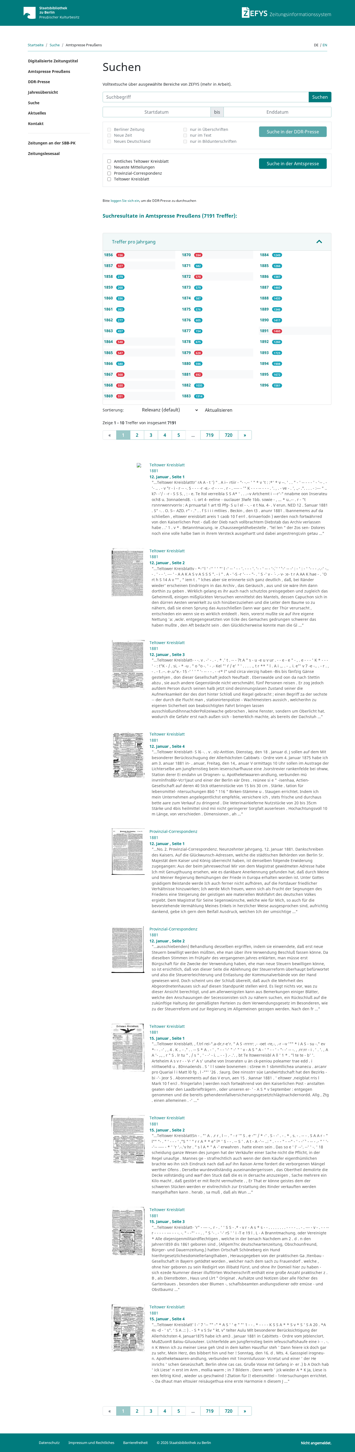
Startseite (36, 44)
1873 (187, 287)
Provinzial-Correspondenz (138, 173)
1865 (109, 352)
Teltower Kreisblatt (131, 179)
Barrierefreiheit (135, 1442)
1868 (109, 385)
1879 (187, 352)
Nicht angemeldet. (316, 1442)
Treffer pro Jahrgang (134, 242)
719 (210, 435)
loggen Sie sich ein (125, 201)
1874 (187, 298)
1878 (187, 341)
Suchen (320, 97)
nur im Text (200, 135)
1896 (265, 385)
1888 (265, 298)
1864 (109, 341)
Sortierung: (113, 410)
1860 (109, 298)
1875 (187, 309)
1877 (187, 330)
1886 (265, 276)
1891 (265, 330)
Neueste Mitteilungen (134, 167)
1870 (187, 254)
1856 (109, 254)
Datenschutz (49, 1442)
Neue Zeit (123, 135)
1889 (265, 309)
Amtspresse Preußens (49, 71)
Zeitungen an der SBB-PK (51, 143)
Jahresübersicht (43, 92)
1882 (187, 385)
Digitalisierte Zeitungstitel (53, 60)
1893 (265, 352)
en (325, 44)
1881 (187, 374)
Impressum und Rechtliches (91, 1442)
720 (228, 435)
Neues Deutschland (132, 141)
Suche (55, 44)
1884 (265, 254)
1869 (109, 395)
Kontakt (36, 123)
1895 (265, 374)
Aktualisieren (218, 410)
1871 (187, 265)
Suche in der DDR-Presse (293, 132)
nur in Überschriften (209, 129)
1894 (265, 363)
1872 (187, 276)
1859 (109, 287)
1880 (187, 363)
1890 (265, 319)
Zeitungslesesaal (44, 153)
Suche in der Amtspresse (293, 164)
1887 (265, 287)
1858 (109, 276)
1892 (265, 341)
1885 (265, 265)
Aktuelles (37, 113)
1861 (109, 309)
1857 (109, 265)
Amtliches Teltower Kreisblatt (141, 161)
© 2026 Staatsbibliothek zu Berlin (184, 1442)
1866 (109, 363)
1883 (187, 395)
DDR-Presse (39, 81)
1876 (187, 319)
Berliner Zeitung (129, 129)
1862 (109, 319)
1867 (109, 374)
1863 (109, 330)
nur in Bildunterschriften (213, 141)
